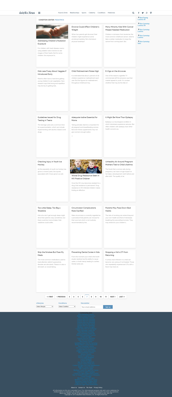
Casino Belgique (86, 359)
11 (106, 297)
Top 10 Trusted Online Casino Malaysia (86, 375)
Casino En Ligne (86, 337)
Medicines (111, 13)
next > (113, 297)
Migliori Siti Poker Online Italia (86, 383)
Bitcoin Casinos (86, 354)
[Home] (27, 13)
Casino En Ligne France (86, 356)
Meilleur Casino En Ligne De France (86, 370)
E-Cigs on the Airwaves (115, 71)
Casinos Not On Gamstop (86, 319)
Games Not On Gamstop (86, 325)
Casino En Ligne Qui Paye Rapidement (86, 365)
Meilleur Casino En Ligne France (86, 380)
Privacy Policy (98, 387)
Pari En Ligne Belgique (86, 357)
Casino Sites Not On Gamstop (86, 329)
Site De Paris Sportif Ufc (86, 362)
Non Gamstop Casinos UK (143, 24)
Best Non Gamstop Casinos (86, 335)
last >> (122, 297)
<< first (50, 297)
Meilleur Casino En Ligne (86, 327)
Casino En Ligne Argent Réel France (86, 373)
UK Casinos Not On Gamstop (86, 348)
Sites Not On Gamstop (86, 332)
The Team (89, 387)
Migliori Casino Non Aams (86, 316)
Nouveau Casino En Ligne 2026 (86, 381)
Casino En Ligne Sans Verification (86, 384)
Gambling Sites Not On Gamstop (86, 343)
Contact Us (81, 387)
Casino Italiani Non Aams (86, 324)
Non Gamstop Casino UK (86, 330)
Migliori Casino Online (86, 367)
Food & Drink (62, 13)
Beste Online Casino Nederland (86, 345)
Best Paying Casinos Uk (143, 19)
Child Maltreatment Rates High (85, 71)
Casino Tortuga (86, 376)
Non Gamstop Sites (143, 42)
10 (101, 297)
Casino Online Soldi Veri (86, 364)
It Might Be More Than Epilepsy (119, 117)
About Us (74, 387)
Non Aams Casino (86, 341)
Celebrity (92, 13)
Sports (84, 13)
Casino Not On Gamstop (86, 349)
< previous (61, 297)
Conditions (101, 13)
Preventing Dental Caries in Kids (86, 252)
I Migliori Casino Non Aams (86, 351)
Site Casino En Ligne (86, 368)
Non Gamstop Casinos (143, 30)
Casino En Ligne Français (86, 372)
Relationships (74, 13)
